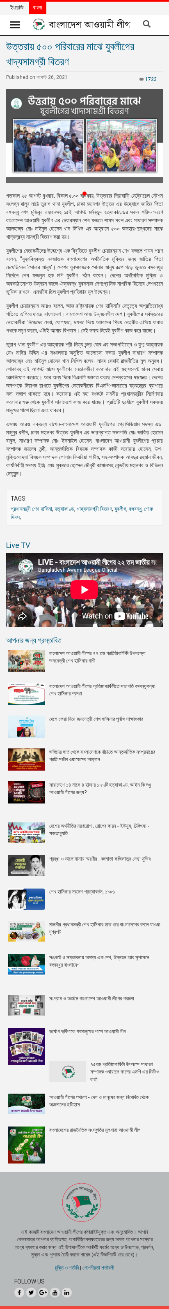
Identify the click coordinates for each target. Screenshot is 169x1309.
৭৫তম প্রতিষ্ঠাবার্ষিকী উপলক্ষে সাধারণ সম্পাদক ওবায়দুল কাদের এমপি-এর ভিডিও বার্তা (124, 1072)
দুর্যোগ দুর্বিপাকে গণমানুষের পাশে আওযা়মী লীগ (87, 1031)
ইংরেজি (16, 7)
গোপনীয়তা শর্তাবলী (98, 1268)
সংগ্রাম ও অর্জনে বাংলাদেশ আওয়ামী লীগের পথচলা (91, 998)
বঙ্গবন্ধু (135, 509)
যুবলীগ (120, 509)
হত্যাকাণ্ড (64, 509)
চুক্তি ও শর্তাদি (67, 1268)
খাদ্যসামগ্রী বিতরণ (94, 509)
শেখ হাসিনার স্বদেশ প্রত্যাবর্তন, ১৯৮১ (82, 892)
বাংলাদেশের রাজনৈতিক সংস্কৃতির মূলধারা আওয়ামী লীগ (94, 1130)
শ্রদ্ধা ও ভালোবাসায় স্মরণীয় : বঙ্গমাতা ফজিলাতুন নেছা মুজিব (100, 859)
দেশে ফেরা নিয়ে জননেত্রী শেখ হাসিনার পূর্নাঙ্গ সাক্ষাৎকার (96, 719)
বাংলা (37, 7)
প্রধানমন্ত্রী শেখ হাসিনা (31, 509)
